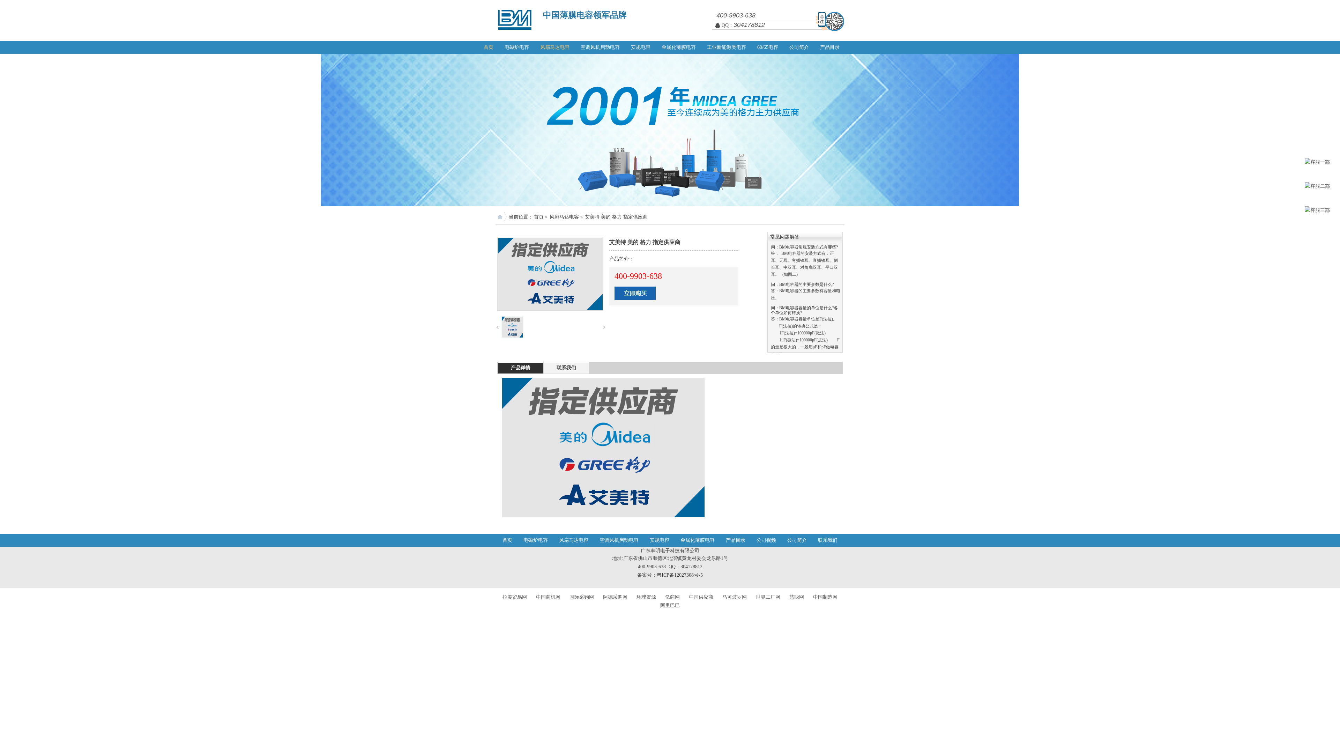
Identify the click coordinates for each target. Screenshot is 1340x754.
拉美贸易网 (514, 597)
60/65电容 (767, 47)
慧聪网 (796, 597)
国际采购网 (582, 597)
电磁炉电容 (517, 47)
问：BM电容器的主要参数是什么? (802, 271)
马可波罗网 (734, 597)
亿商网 (672, 597)
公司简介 (799, 47)
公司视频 (766, 540)
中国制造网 (825, 597)
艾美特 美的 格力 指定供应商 (616, 217)
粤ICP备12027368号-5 (680, 575)
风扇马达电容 (555, 47)
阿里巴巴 (670, 605)
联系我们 (828, 540)
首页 (488, 47)
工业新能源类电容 (726, 47)
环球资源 (646, 597)
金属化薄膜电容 (679, 47)
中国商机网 (548, 597)
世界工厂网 (768, 597)
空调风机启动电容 (600, 47)
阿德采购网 (615, 597)
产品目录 (830, 47)
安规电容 (640, 47)
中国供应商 (701, 597)
